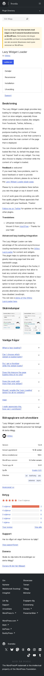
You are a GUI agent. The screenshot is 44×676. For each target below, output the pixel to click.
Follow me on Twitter (11, 208)
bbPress (7, 629)
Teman (26, 584)
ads (39, 476)
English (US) (37, 470)
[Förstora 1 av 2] (18, 315)
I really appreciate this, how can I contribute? (12, 408)
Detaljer (8, 71)
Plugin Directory (8, 11)
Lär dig (5, 600)
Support (8, 95)
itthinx (7, 55)
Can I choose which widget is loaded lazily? (12, 355)
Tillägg (26, 589)
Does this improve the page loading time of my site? (14, 373)
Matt (5, 625)
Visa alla (38, 527)
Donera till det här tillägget (13, 566)
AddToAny (32, 476)
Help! (4, 400)
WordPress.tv (9, 613)
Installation (9, 83)
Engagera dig (28, 600)
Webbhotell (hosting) (11, 589)
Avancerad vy (8, 487)
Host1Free (24, 226)
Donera (27, 609)
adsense (32, 480)
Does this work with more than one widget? (12, 382)
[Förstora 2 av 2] (38, 315)
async (39, 480)
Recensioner (10, 77)
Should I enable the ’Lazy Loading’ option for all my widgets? (17, 391)
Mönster (27, 593)
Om (3, 580)
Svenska (11, 644)
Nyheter (5, 584)
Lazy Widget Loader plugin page (20, 182)
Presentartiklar (30, 613)
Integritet (6, 593)
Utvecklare (7, 609)
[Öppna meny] (40, 3)
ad (26, 476)
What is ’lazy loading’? (11, 348)
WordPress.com (10, 621)
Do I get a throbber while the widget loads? (12, 364)
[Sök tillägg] (27, 19)
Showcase (27, 580)
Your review (7, 527)
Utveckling (9, 89)
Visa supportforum (10, 545)
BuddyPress (8, 633)
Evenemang (28, 605)
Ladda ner (8, 62)
